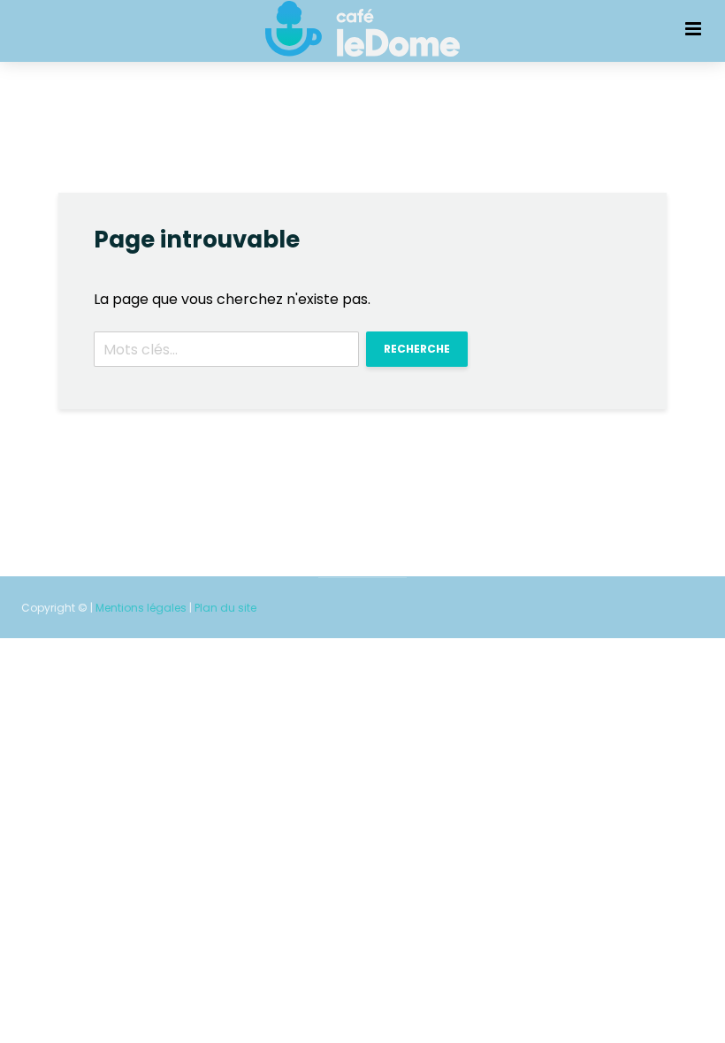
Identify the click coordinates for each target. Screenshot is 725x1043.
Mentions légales (141, 607)
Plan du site (225, 607)
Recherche (417, 348)
